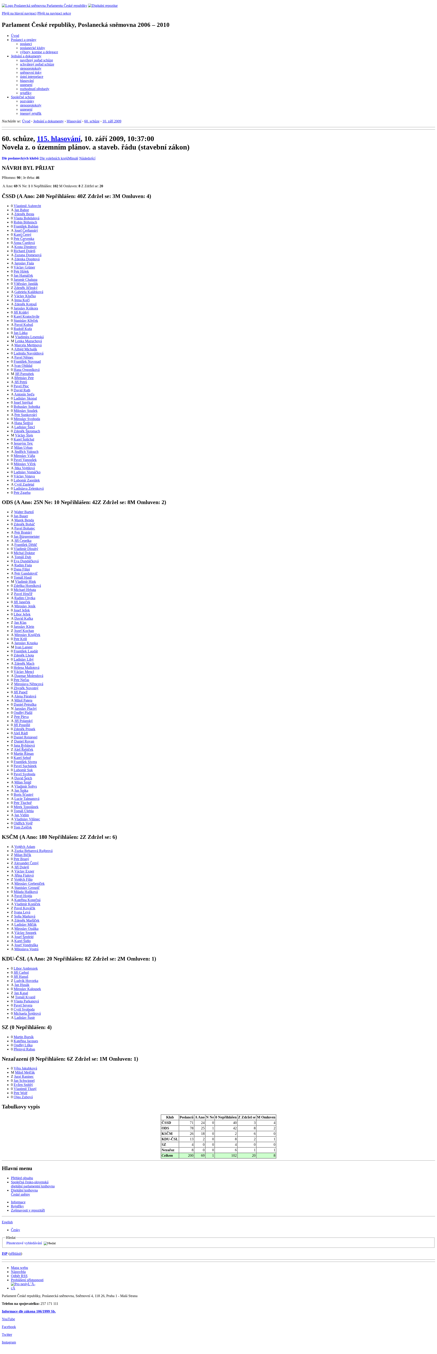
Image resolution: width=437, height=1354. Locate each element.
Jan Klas (20, 622)
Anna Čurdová (24, 243)
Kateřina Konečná (27, 900)
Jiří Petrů (20, 382)
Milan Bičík (22, 855)
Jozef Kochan (24, 631)
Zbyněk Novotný (26, 688)
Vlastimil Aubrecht (27, 206)
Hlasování (74, 121)
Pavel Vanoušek (25, 460)
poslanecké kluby (32, 48)
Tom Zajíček (23, 827)
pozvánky (27, 101)
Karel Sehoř (22, 758)
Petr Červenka (24, 239)
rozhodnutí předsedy (34, 89)
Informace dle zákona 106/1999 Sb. (29, 1311)
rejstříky (26, 93)
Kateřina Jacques (26, 1041)
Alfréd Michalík (25, 349)
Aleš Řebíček (23, 749)
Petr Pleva (21, 717)
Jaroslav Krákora (26, 308)
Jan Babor (21, 210)
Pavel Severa (23, 1005)
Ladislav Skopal (25, 398)
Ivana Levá (22, 912)
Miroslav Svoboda (27, 419)
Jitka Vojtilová (24, 468)
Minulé (73, 158)
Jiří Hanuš (21, 977)
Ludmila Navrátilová (28, 353)
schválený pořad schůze (37, 64)
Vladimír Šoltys (25, 786)
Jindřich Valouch (26, 452)
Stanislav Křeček (26, 320)
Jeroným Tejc (23, 443)
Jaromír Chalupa (25, 279)
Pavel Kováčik (24, 908)
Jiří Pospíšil (22, 725)
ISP (5, 1253)
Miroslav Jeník (25, 606)
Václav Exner (24, 871)
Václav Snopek (25, 933)
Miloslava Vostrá (26, 949)
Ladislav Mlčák (25, 924)
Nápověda (18, 1272)
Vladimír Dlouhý (26, 549)
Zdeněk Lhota (24, 655)
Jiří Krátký (21, 312)
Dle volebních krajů (54, 158)
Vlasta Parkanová (26, 1001)
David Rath (22, 390)
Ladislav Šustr (24, 1017)
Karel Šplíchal (24, 439)
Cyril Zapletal (24, 484)
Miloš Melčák (25, 1072)
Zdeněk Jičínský (26, 288)
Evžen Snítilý (23, 1085)
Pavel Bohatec (24, 528)
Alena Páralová (25, 696)
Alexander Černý (26, 863)
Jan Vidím (21, 815)
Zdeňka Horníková (27, 586)
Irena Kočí (22, 300)
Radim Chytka (24, 598)
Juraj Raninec (24, 1076)
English (7, 1222)
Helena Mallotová (26, 667)
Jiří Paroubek (24, 374)
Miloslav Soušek (26, 411)
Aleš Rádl (20, 733)
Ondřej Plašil (23, 713)
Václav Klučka (25, 296)
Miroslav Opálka (26, 929)
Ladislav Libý (24, 659)
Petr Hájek (21, 271)
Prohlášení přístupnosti (27, 1280)
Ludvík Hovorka (26, 981)
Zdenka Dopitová (27, 259)
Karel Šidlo (22, 941)
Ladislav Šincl (24, 427)
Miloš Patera (23, 700)
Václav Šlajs (24, 435)
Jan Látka (21, 333)
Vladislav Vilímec (27, 819)
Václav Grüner (24, 267)
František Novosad (27, 361)
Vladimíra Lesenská (29, 337)
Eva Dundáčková (26, 561)
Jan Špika (21, 790)
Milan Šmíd (22, 782)
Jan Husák (21, 985)
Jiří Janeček (22, 602)
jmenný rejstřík (30, 113)
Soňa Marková (24, 916)
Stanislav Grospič (27, 888)
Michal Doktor (24, 553)
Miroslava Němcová (28, 684)
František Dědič (25, 545)
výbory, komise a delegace (39, 52)
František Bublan (26, 226)
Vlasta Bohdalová (26, 218)
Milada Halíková (26, 892)
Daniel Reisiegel (25, 737)
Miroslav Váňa (24, 456)
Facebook (9, 1327)
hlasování (27, 81)
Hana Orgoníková (27, 370)
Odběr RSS (19, 1276)
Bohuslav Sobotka (27, 406)
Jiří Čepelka (22, 541)
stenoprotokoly (30, 68)
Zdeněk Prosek (24, 729)
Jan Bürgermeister (27, 536)
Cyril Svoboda (24, 1009)
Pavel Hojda (23, 896)
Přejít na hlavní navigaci (19, 13)
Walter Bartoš (24, 512)
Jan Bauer (21, 516)
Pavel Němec (23, 357)
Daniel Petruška (25, 704)
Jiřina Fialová (24, 875)
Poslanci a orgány (23, 40)
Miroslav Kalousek (27, 989)
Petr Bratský (23, 532)
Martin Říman (24, 754)
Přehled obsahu (22, 1178)
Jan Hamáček (23, 275)
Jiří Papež (21, 692)
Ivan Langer (24, 647)
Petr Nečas (21, 680)
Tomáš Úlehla (24, 811)
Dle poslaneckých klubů (20, 158)
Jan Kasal (21, 993)
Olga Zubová (23, 1097)
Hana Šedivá (23, 423)
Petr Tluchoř (23, 803)
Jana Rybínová (24, 745)
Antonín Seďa (24, 394)
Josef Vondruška (26, 945)
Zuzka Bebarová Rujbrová (33, 851)
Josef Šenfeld (23, 937)
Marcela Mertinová (28, 345)
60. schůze (91, 121)
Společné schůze (23, 97)
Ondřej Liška (23, 1045)
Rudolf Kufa (23, 329)
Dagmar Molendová (28, 676)
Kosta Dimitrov (25, 247)
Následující (87, 158)
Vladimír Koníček (27, 904)
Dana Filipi (22, 569)
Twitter (7, 1334)
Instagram (9, 1342)
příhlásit (15, 1253)
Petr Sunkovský (25, 415)
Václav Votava (24, 476)
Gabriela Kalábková (28, 292)
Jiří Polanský (23, 721)
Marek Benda (24, 520)
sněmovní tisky (31, 72)
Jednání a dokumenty (26, 56)
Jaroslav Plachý (26, 708)
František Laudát (26, 651)
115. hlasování (59, 138)
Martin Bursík (24, 1037)
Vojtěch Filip (23, 879)
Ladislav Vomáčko (27, 472)
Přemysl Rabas (24, 1049)
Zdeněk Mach (24, 663)
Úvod (15, 36)
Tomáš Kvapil (25, 997)
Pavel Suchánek (25, 766)
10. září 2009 (111, 121)
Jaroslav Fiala (24, 263)
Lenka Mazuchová (28, 341)
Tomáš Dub (22, 557)
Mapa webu (19, 1268)
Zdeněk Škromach (27, 431)
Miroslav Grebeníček (29, 883)
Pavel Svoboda (24, 774)
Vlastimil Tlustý (25, 1089)
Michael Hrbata (25, 590)
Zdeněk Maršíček (26, 920)
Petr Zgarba (22, 492)
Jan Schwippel (24, 1081)
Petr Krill (20, 639)
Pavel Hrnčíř (23, 594)
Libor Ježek (22, 614)
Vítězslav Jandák (26, 284)
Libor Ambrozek (26, 968)
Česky (15, 1230)
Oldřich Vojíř (23, 823)
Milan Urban (23, 447)
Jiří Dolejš (21, 867)
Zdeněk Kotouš (25, 304)
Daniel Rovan (24, 741)
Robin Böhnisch (25, 222)
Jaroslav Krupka (26, 643)
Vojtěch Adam (24, 847)
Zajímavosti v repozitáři (28, 1210)
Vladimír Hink (25, 581)
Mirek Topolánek (26, 807)
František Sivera (25, 762)
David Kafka (23, 618)
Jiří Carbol (21, 972)
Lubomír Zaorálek (27, 480)
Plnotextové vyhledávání (24, 1243)
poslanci (26, 44)
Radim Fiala (23, 565)
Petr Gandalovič (26, 573)
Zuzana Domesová (27, 255)
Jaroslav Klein (24, 627)
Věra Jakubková (25, 1068)
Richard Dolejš (24, 251)
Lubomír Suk (23, 770)
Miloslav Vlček (25, 464)
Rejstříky (17, 1206)
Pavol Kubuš (23, 325)
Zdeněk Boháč (24, 524)
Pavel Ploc (21, 386)
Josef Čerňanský (26, 230)
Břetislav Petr (24, 378)
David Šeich (23, 778)
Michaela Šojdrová (27, 1013)
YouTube (8, 1319)
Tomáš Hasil (23, 577)
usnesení (26, 85)
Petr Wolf (20, 1093)
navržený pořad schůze (36, 60)
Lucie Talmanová (26, 799)
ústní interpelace (31, 77)
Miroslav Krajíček (27, 635)
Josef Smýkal (23, 402)
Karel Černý (22, 234)
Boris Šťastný (23, 794)
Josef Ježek (22, 610)
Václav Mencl (24, 672)
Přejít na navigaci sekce (54, 13)
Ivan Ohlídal (23, 366)
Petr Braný (21, 859)
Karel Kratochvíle (26, 316)
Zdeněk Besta (24, 214)
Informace (18, 1202)
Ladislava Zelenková (29, 488)
